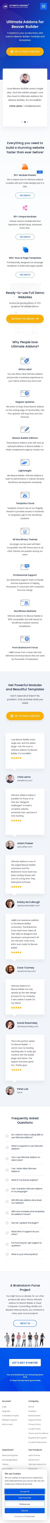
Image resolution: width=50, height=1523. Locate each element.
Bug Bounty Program (37, 1438)
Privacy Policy (34, 1424)
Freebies (32, 1411)
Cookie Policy (34, 1429)
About (31, 1406)
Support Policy (34, 1420)
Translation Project (10, 1415)
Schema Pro (34, 1460)
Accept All (24, 1491)
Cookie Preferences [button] (37, 1442)
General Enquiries (10, 1455)
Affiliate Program (9, 1420)
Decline (24, 1510)
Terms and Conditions (38, 1433)
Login (4, 1406)
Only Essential (25, 1498)
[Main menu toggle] (43, 6)
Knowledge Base (9, 1460)
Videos (5, 1464)
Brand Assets (34, 1415)
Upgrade (6, 1411)
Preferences (24, 1504)
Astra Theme (34, 1455)
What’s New (7, 1469)
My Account (7, 1424)
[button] (25, 51)
